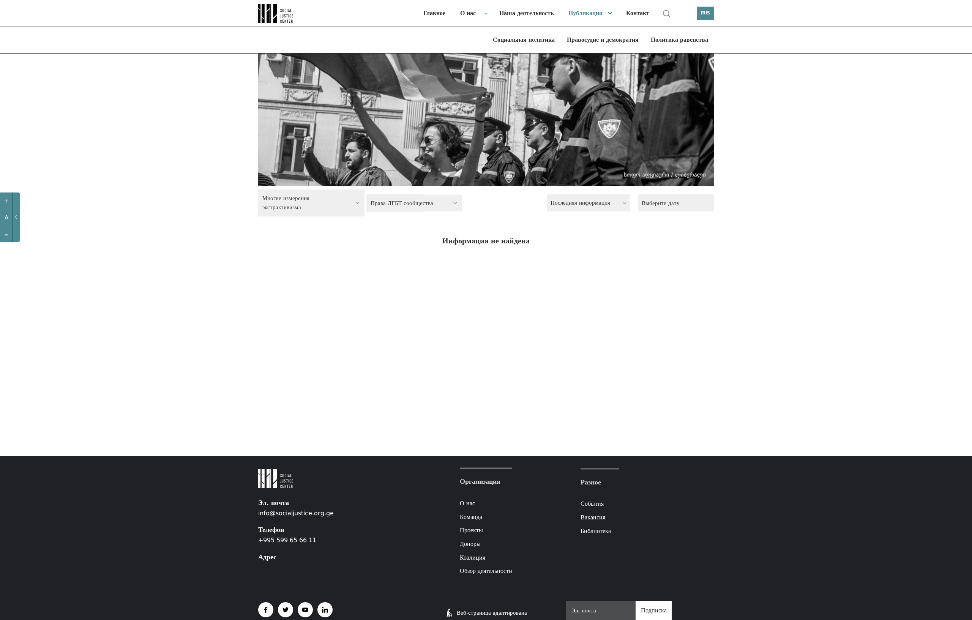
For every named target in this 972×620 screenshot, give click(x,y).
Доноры (470, 543)
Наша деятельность (526, 13)
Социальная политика (524, 39)
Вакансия (593, 517)
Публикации (585, 13)
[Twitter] (285, 609)
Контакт (637, 13)
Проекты (471, 530)
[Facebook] (265, 609)
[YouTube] (305, 609)
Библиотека (596, 531)
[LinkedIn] (325, 609)
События (592, 504)
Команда (471, 517)
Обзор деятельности (486, 570)
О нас (468, 13)
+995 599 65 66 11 (287, 540)
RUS (705, 13)
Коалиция (472, 557)
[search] (666, 13)
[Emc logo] (284, 13)
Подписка (654, 610)
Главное (434, 13)
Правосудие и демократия (603, 39)
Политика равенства (679, 39)
